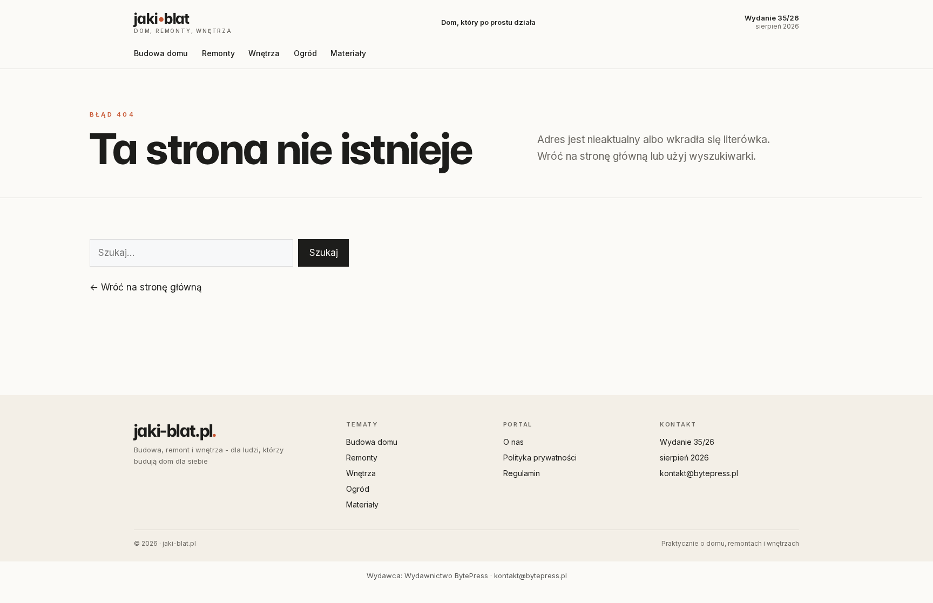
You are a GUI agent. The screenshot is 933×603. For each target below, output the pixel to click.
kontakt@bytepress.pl (699, 473)
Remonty (218, 53)
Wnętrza (264, 53)
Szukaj (323, 252)
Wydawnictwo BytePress (446, 575)
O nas (513, 441)
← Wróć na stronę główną (146, 287)
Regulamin (521, 473)
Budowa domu (161, 53)
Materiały (348, 53)
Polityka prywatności (540, 457)
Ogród (305, 53)
